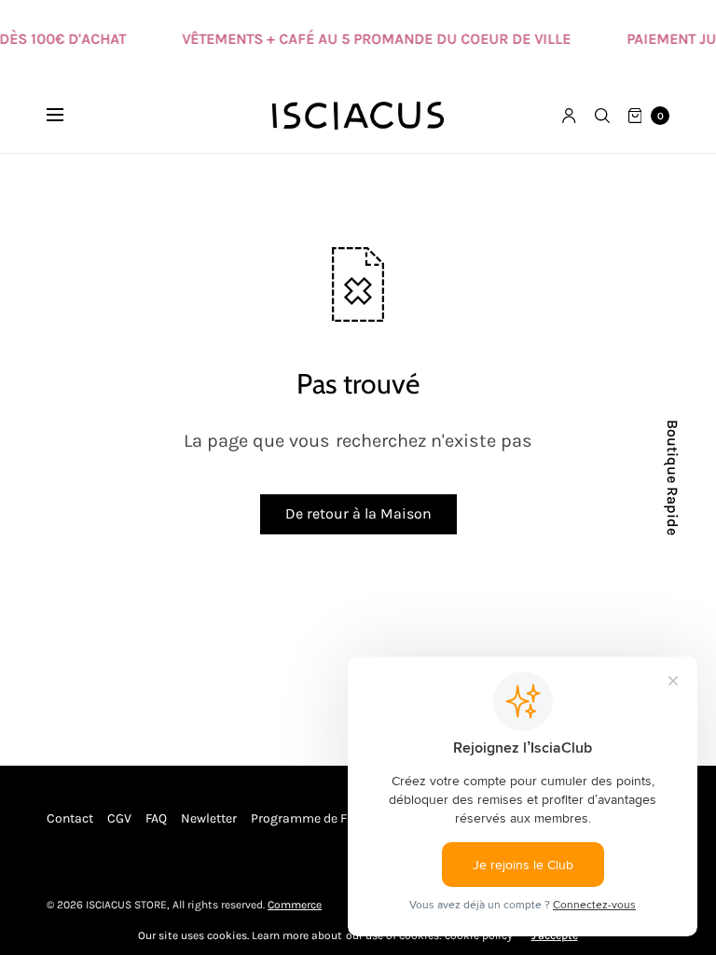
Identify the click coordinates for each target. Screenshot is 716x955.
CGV (119, 818)
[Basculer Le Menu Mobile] (67, 115)
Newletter (209, 818)
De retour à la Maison (358, 513)
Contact (70, 818)
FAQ (156, 818)
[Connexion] (569, 115)
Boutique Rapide (672, 477)
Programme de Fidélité (317, 818)
